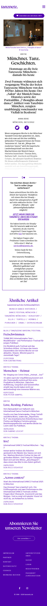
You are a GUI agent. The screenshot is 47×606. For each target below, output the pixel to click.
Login (28, 564)
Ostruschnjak (34, 323)
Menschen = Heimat (16, 371)
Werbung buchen (11, 575)
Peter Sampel (15, 395)
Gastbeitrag (14, 361)
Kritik (23, 54)
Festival (36, 331)
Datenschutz (10, 566)
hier (20, 234)
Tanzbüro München (15, 316)
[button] (17, 128)
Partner (7, 557)
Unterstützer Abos (33, 555)
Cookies (7, 570)
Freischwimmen (13, 334)
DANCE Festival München (22, 312)
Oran (21, 323)
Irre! (6, 441)
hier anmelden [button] (23, 539)
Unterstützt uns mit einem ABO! (30, 16)
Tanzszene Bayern (20, 331)
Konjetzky (34, 316)
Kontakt (7, 562)
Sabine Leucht (15, 431)
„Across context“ (14, 478)
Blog (6, 331)
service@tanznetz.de (23, 246)
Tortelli (21, 319)
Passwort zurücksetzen (33, 574)
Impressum (8, 553)
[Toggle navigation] (44, 7)
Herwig (32, 319)
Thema (15, 367)
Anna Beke (23, 119)
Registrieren (32, 569)
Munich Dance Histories (22, 309)
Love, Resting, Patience (18, 405)
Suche (29, 560)
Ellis (11, 319)
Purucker (10, 323)
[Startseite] (10, 7)
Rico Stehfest (15, 468)
